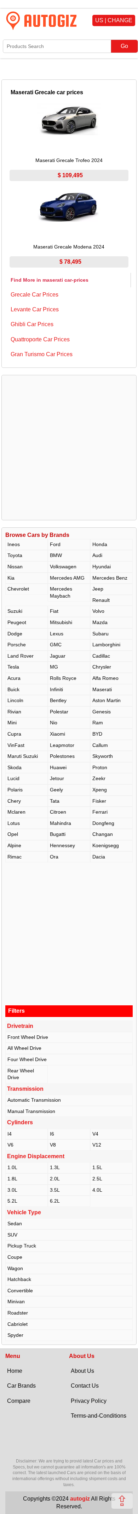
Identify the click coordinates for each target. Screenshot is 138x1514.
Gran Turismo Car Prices (42, 354)
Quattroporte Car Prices (40, 339)
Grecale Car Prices (34, 295)
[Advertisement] (69, 447)
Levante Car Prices (35, 309)
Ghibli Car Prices (32, 324)
